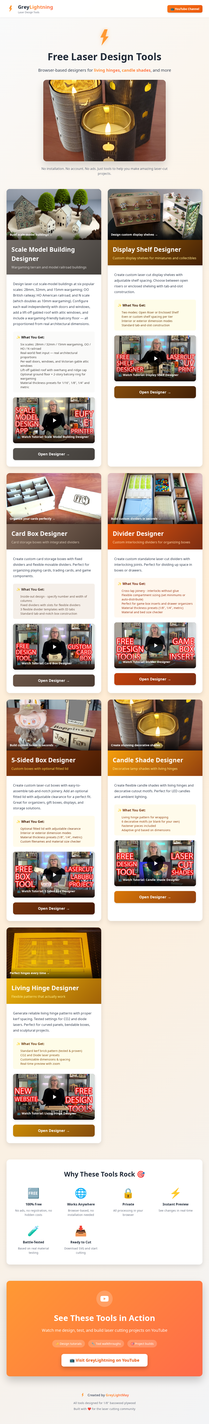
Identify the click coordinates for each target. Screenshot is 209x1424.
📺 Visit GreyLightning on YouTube (104, 1360)
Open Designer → (54, 454)
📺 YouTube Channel (185, 9)
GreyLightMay (117, 1395)
